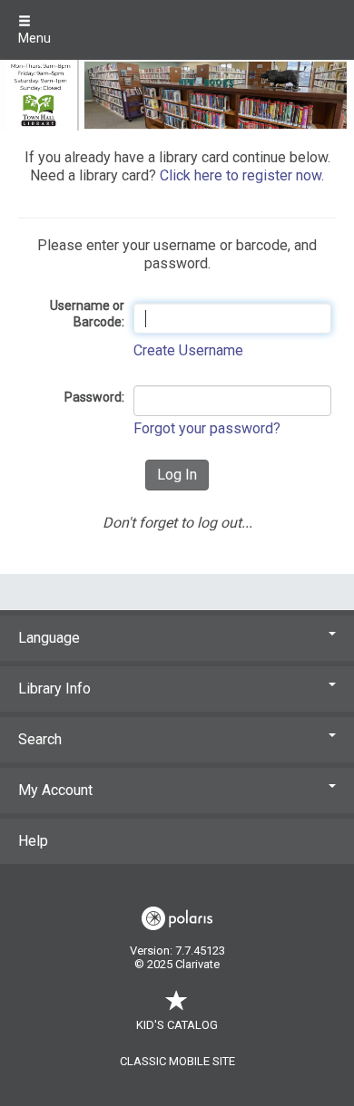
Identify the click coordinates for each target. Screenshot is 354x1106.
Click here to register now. (242, 175)
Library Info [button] (54, 688)
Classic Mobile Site (177, 1061)
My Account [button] (55, 790)
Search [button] (40, 739)
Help (33, 840)
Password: (94, 397)
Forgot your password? (206, 428)
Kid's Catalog (177, 1025)
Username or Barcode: (87, 313)
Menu (34, 38)
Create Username (188, 350)
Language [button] (49, 637)
